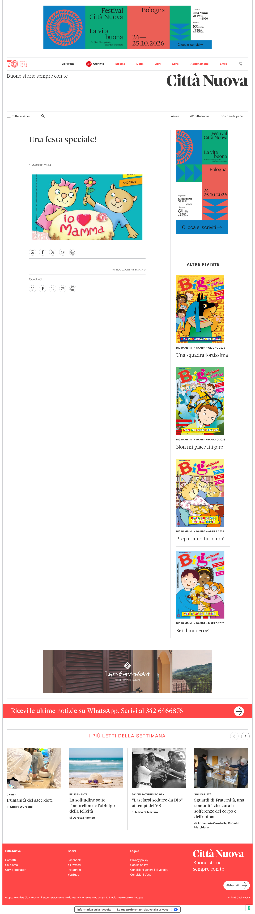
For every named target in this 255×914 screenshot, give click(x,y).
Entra (223, 64)
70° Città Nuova (200, 116)
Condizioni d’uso (140, 875)
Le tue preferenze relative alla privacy (142, 909)
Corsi (175, 64)
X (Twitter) (74, 865)
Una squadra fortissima (202, 355)
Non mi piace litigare (199, 447)
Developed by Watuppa (130, 897)
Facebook (74, 860)
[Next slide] (245, 736)
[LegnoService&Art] (127, 671)
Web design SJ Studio (104, 897)
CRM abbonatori (15, 870)
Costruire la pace (232, 116)
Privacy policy (139, 860)
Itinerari (174, 116)
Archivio (98, 64)
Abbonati (232, 885)
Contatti (10, 860)
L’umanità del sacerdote (30, 800)
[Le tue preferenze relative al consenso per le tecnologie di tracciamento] (249, 908)
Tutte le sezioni (21, 116)
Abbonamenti (199, 64)
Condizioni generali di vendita (149, 870)
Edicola (120, 64)
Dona (139, 64)
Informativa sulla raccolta (94, 909)
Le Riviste (68, 64)
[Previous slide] (234, 736)
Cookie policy (139, 865)
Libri (158, 64)
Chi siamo (11, 865)
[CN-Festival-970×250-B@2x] (127, 27)
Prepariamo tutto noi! (200, 539)
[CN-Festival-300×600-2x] (202, 181)
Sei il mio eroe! (193, 631)
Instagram (74, 870)
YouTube (73, 875)
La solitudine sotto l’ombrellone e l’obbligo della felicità (92, 806)
